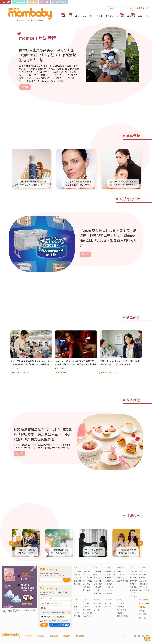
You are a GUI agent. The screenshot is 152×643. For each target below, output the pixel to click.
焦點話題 (120, 607)
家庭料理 (97, 581)
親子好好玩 (109, 581)
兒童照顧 (86, 604)
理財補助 (97, 590)
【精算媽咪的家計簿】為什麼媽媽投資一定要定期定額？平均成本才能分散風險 (60, 552)
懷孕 (63, 16)
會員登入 (133, 593)
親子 (91, 16)
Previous (11, 543)
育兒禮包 (133, 572)
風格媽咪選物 (122, 616)
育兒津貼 (77, 616)
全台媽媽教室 (122, 581)
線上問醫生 (98, 604)
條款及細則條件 (56, 621)
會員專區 (133, 597)
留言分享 (133, 578)
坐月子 (76, 613)
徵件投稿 (133, 581)
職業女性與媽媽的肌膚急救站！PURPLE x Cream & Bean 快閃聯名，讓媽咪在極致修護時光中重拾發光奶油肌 (123, 183)
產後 (75, 607)
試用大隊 (120, 16)
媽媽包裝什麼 (144, 590)
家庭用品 (97, 575)
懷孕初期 (77, 575)
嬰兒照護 (86, 572)
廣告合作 (67, 636)
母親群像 (120, 613)
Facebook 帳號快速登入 (60, 625)
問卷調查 (133, 584)
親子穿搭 (97, 587)
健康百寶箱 (98, 584)
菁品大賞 (142, 618)
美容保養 (142, 581)
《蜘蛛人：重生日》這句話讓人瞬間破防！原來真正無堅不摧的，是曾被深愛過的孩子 (75, 363)
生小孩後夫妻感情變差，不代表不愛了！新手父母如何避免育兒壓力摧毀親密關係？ (93, 552)
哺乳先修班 (109, 590)
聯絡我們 (80, 636)
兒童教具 (86, 616)
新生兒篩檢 (87, 590)
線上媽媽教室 (110, 578)
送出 (66, 579)
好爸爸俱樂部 (144, 604)
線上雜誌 (142, 611)
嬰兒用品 (86, 575)
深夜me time (144, 587)
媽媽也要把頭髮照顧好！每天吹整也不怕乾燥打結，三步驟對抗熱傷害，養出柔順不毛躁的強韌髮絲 (33, 183)
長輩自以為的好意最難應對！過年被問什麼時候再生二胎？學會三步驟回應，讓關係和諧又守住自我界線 (127, 552)
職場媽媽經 (143, 584)
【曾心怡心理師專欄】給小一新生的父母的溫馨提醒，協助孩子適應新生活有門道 (26, 552)
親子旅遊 (97, 578)
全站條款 (41, 636)
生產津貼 (77, 581)
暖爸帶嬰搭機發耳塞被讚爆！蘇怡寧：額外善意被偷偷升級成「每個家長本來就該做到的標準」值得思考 (31, 363)
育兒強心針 (87, 578)
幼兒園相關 (87, 613)
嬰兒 (77, 16)
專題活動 (131, 16)
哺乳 (75, 610)
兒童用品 (86, 607)
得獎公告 (133, 587)
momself (142, 572)
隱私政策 (65, 621)
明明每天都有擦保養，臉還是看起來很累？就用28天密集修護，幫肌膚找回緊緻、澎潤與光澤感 (78, 183)
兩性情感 (142, 575)
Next (140, 543)
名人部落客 (121, 610)
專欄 (140, 16)
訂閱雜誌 (54, 636)
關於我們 (28, 636)
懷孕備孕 (77, 572)
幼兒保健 (108, 593)
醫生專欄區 (98, 607)
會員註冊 (133, 590)
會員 (147, 16)
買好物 (107, 607)
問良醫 (99, 16)
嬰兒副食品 (87, 581)
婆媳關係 (142, 578)
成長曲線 (86, 587)
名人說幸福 (109, 587)
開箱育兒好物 (110, 575)
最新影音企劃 (110, 572)
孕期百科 (77, 578)
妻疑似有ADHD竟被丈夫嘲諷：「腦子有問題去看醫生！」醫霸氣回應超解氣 (119, 363)
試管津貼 (77, 584)
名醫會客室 (109, 584)
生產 (70, 16)
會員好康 (133, 575)
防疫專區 (97, 610)
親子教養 (97, 572)
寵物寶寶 (97, 593)
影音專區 (109, 16)
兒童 (84, 16)
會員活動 (120, 578)
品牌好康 (120, 575)
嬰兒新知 (86, 584)
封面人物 (120, 604)
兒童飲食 (86, 610)
